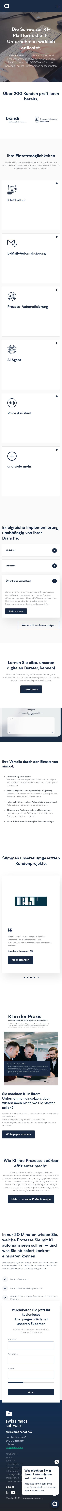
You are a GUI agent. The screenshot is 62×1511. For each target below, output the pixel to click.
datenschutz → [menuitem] (13, 1470)
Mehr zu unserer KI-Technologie (31, 1199)
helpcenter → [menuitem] (12, 1467)
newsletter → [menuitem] (12, 1453)
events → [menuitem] (10, 1460)
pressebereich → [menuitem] (14, 1464)
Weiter (31, 1392)
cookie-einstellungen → (17, 1481)
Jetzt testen (31, 689)
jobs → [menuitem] (9, 1457)
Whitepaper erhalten (18, 1134)
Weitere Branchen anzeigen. (39, 625)
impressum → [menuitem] (12, 1477)
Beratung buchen (21, 469)
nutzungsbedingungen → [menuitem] (18, 1474)
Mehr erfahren (20, 200)
